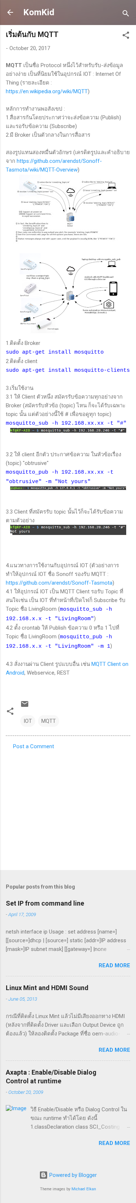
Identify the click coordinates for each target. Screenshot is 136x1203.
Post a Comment (33, 746)
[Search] (125, 15)
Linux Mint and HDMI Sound (47, 988)
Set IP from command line (45, 903)
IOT (28, 721)
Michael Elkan (83, 1189)
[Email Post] (24, 706)
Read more (114, 965)
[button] (125, 36)
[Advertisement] (68, 807)
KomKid (38, 12)
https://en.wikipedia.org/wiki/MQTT (47, 91)
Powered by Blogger (72, 1175)
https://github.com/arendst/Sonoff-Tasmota (59, 583)
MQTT (48, 721)
